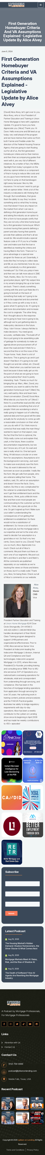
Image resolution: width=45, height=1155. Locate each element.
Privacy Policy (33, 1150)
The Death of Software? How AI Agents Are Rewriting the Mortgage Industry (22, 975)
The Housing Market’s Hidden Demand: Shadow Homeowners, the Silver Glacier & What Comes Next (22, 946)
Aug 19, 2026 (13, 939)
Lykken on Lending (26, 1140)
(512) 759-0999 (15, 1064)
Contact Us (9, 1047)
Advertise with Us (12, 1043)
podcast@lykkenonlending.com (22, 1071)
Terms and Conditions (15, 1150)
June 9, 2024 (7, 51)
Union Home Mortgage (16, 623)
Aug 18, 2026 (13, 955)
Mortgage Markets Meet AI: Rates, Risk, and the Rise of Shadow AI (21, 960)
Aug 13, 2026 (13, 969)
